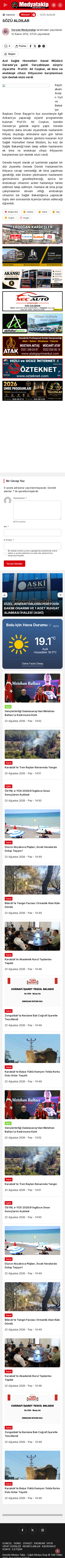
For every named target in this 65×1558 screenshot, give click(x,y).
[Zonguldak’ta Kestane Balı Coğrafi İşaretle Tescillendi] (32, 1004)
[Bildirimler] (60, 5)
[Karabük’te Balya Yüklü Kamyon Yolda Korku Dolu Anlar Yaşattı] (32, 1060)
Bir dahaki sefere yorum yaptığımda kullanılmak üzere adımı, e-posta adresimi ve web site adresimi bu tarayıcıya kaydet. (32, 553)
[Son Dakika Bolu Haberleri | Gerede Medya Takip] (30, 4)
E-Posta (9, 540)
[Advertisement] (32, 435)
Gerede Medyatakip (23, 29)
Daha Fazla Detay (32, 663)
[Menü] (5, 5)
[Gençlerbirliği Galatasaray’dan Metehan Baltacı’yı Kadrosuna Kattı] (32, 699)
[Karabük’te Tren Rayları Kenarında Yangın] (32, 753)
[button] (53, 5)
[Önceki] (4, 594)
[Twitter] (32, 1530)
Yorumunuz (20, 498)
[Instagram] (42, 1530)
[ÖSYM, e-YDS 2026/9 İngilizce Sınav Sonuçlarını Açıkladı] (32, 793)
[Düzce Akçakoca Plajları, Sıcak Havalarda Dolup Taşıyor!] (32, 835)
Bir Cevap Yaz (15, 481)
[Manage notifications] (57, 1551)
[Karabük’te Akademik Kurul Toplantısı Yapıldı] (32, 947)
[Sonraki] (60, 594)
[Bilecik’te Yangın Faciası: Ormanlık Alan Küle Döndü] (32, 891)
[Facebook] (22, 1530)
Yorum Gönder (14, 563)
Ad (6, 526)
